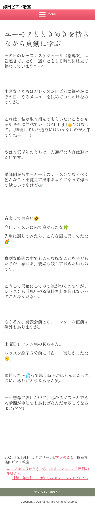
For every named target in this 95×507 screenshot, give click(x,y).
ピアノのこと (63, 457)
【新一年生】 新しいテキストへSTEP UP (50, 478)
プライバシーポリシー (47, 492)
